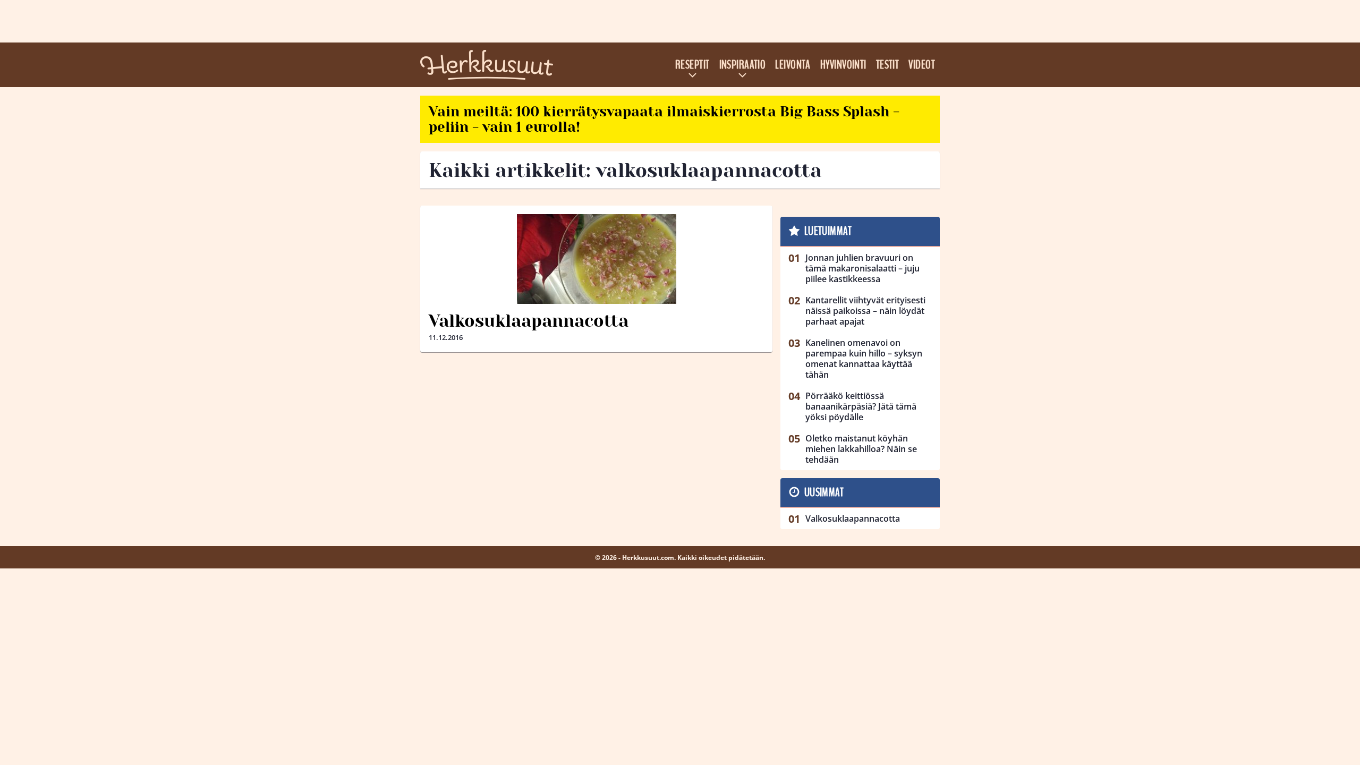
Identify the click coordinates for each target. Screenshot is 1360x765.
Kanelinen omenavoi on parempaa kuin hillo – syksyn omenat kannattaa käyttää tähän (863, 358)
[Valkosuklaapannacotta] (596, 259)
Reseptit (692, 65)
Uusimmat (824, 492)
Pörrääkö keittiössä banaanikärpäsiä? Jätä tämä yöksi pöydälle (860, 406)
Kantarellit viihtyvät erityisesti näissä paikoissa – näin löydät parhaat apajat (865, 310)
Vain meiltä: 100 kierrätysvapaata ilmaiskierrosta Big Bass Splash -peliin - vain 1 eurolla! (664, 119)
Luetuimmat (828, 231)
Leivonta (793, 65)
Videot (921, 65)
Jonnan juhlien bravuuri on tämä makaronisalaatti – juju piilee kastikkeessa (862, 268)
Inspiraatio (742, 65)
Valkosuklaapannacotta (528, 321)
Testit (887, 65)
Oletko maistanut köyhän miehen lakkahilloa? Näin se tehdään (861, 448)
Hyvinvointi (843, 65)
